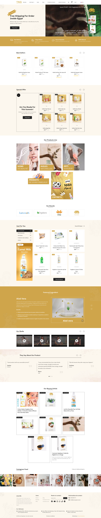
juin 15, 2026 (66, 392)
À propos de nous (51, 2)
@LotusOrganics (81, 469)
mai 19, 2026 (66, 417)
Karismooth (76, 243)
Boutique (32, 2)
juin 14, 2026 (19, 417)
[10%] (59, 236)
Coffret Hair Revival (46, 109)
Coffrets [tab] (24, 240)
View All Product (78, 226)
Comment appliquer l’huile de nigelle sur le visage (60, 454)
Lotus (24, 69)
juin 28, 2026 (19, 392)
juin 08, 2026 (42, 417)
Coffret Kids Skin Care (77, 128)
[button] (80, 53)
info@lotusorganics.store (75, 500)
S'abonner (65, 498)
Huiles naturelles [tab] (24, 233)
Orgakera (59, 266)
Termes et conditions (50, 516)
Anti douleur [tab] (24, 235)
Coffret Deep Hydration (61, 128)
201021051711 (73, 497)
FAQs (43, 2)
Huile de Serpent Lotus (76, 72)
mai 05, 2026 (31, 436)
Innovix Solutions (81, 516)
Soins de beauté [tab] (24, 230)
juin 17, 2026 (42, 392)
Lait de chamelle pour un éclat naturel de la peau (72, 410)
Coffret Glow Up (61, 109)
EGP (75, 2)
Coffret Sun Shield (77, 109)
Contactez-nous (62, 2)
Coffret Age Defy (46, 128)
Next (84, 89)
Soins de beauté (59, 279)
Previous (80, 89)
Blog (38, 2)
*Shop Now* (15, 28)
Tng (46, 106)
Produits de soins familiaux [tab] (24, 237)
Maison (24, 2)
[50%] (46, 99)
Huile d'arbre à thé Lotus (41, 72)
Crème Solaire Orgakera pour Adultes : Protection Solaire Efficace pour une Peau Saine (27, 410)
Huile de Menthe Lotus (24, 72)
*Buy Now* (20, 244)
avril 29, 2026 (54, 436)
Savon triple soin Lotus (42, 246)
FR (82, 2)
